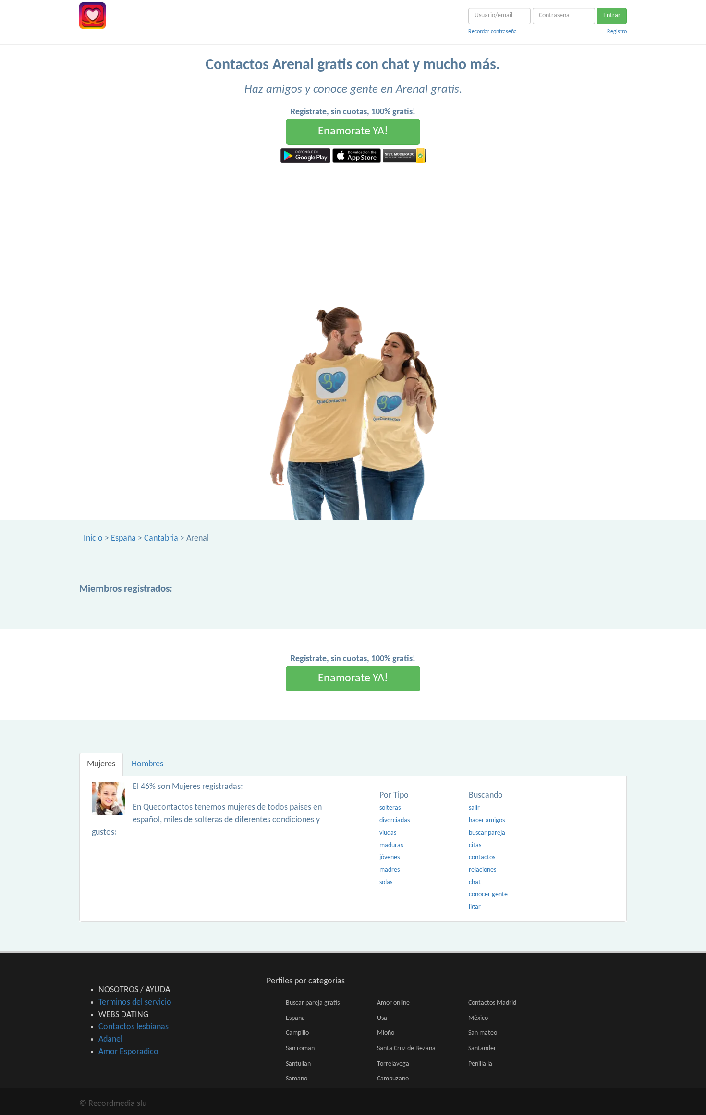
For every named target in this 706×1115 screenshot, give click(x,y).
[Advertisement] (353, 235)
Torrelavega (393, 1063)
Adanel (110, 1039)
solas (385, 882)
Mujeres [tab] (101, 764)
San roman (300, 1048)
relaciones (482, 869)
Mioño (385, 1033)
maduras (391, 845)
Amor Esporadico (128, 1051)
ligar (475, 906)
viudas (387, 832)
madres (389, 869)
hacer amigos (487, 820)
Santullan (298, 1063)
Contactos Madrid (492, 1002)
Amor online (393, 1002)
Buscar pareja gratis (313, 1002)
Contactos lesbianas (133, 1026)
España (123, 538)
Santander (482, 1048)
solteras (390, 808)
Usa (382, 1018)
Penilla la (480, 1063)
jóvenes (389, 857)
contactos (482, 857)
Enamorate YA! (353, 131)
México (478, 1018)
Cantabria (161, 538)
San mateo (482, 1033)
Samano (296, 1078)
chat (475, 882)
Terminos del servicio (134, 1002)
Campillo (297, 1033)
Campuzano (393, 1078)
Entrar (612, 15)
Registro (617, 32)
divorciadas (394, 820)
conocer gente (488, 894)
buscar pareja (487, 832)
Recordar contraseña (492, 32)
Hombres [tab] (147, 764)
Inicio (93, 538)
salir (474, 808)
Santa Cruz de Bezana (406, 1048)
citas (475, 845)
